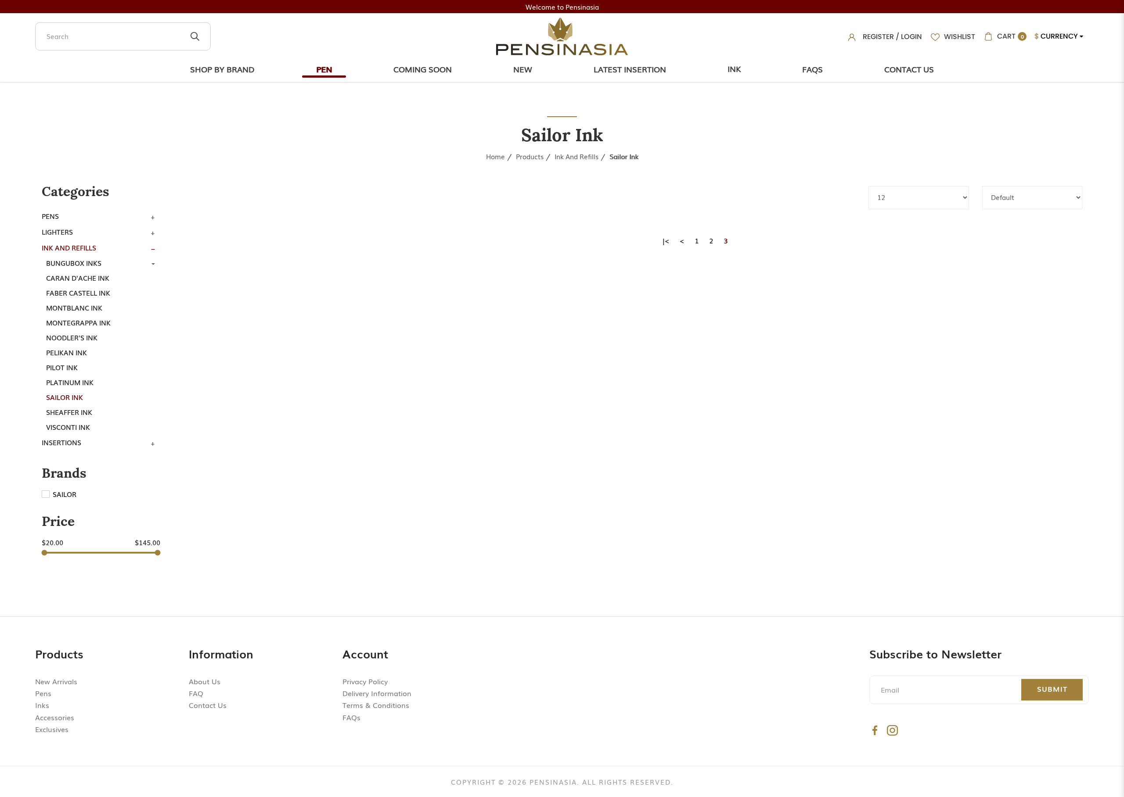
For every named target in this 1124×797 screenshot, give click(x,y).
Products (530, 156)
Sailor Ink (623, 156)
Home (495, 156)
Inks (42, 705)
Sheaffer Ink (69, 412)
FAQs (351, 717)
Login (911, 37)
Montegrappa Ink (78, 322)
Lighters (57, 231)
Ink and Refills (576, 156)
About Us (204, 681)
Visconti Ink (68, 427)
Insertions (61, 442)
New (522, 68)
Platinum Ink (70, 382)
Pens (50, 216)
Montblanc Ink (74, 307)
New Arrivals (56, 681)
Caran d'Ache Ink (77, 277)
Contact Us (909, 68)
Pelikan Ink (66, 352)
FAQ (196, 693)
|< (666, 240)
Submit (1052, 688)
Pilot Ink (62, 367)
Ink (734, 68)
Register (878, 37)
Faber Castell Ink (78, 292)
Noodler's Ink (71, 337)
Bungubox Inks (73, 263)
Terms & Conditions (375, 705)
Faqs (812, 68)
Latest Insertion (630, 68)
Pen (324, 68)
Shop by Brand (222, 68)
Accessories (54, 717)
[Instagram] (892, 730)
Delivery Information (376, 693)
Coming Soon (422, 68)
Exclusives (51, 729)
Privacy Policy (365, 681)
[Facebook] (874, 730)
